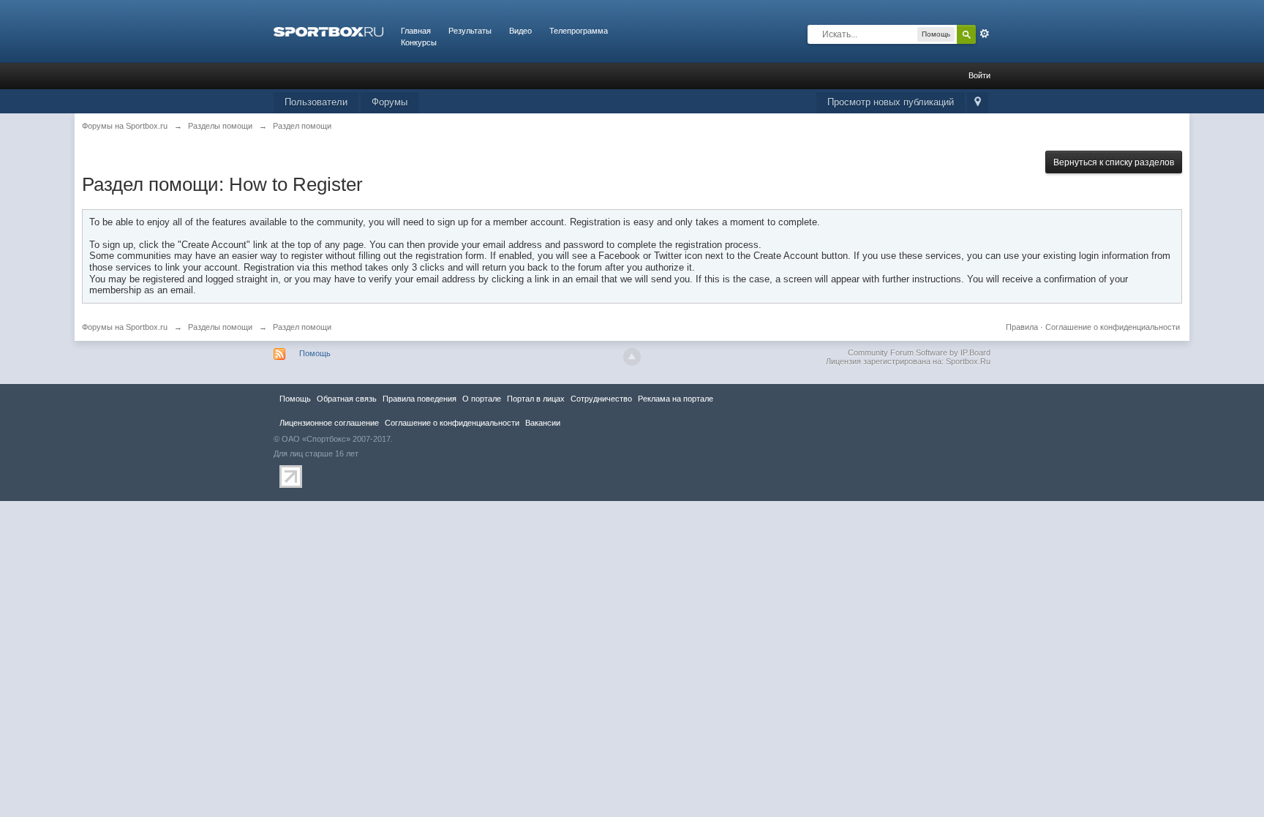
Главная (416, 30)
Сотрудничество (601, 398)
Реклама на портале (675, 398)
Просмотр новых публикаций (890, 102)
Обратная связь (347, 398)
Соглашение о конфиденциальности (1112, 327)
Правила (1022, 327)
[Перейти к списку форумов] (328, 30)
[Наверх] (632, 357)
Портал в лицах (536, 398)
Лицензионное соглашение (329, 422)
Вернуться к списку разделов (1113, 162)
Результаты (470, 30)
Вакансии (542, 422)
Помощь (315, 353)
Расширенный (984, 33)
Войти (979, 75)
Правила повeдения (419, 398)
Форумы (389, 102)
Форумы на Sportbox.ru (125, 327)
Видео (520, 30)
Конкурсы (419, 42)
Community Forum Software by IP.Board (919, 352)
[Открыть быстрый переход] (977, 102)
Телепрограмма (578, 30)
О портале (481, 398)
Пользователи (316, 102)
